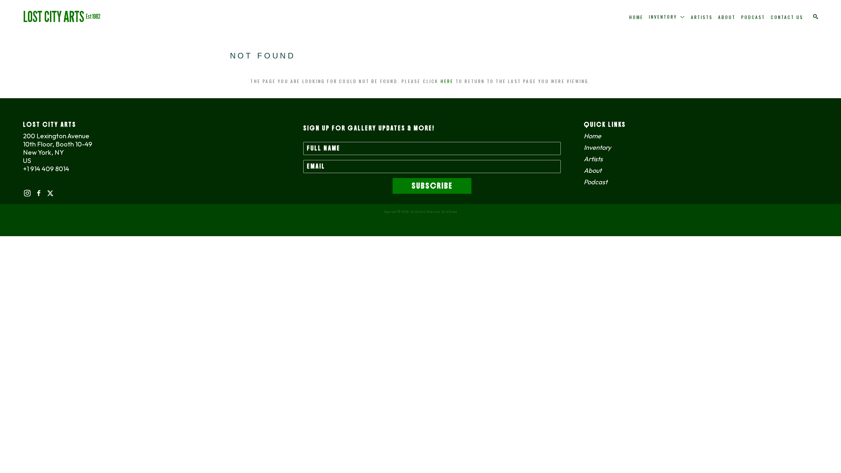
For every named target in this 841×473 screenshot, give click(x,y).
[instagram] (27, 193)
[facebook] (38, 193)
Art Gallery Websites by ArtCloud (434, 211)
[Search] (815, 16)
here (447, 81)
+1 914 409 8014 (46, 169)
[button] (667, 16)
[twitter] (50, 193)
